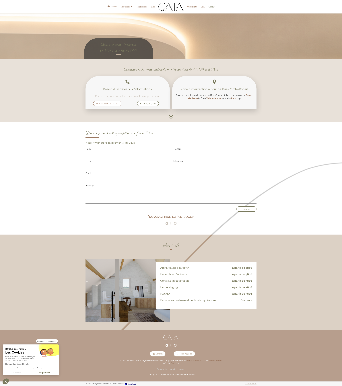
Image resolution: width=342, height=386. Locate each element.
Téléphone (178, 161)
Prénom (177, 149)
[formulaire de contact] (171, 116)
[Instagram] (175, 224)
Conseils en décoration (174, 280)
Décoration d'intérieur (173, 274)
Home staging (169, 287)
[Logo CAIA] (171, 7)
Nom (88, 149)
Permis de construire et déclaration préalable (188, 300)
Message (90, 185)
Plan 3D (165, 293)
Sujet (88, 173)
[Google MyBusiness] (167, 224)
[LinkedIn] (171, 224)
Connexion (250, 383)
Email (88, 161)
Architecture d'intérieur (174, 267)
